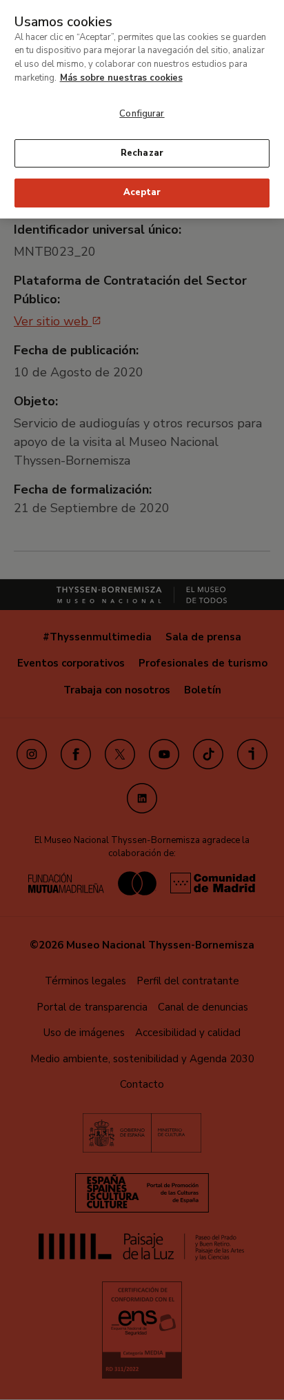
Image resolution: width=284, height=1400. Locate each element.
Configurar (141, 114)
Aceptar (142, 192)
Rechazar (142, 153)
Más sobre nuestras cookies (121, 78)
